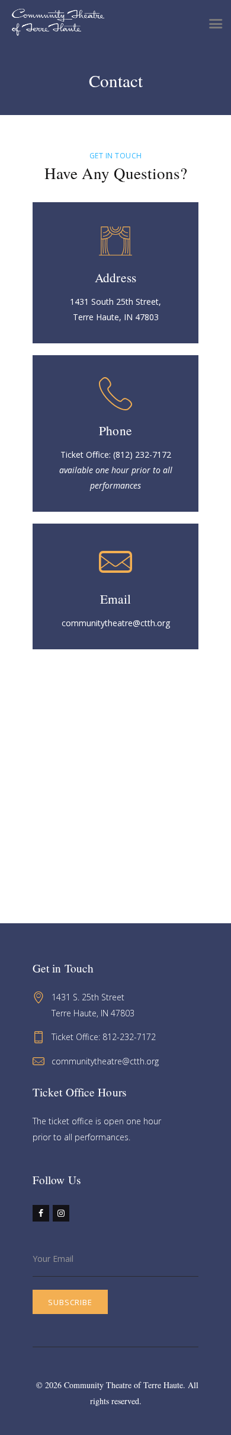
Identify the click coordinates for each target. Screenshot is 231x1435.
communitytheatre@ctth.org (105, 1061)
